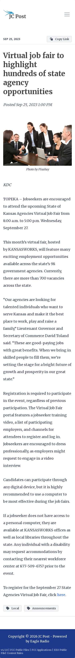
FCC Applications (42, 649)
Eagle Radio (39, 641)
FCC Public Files (19, 649)
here (61, 594)
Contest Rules (15, 653)
